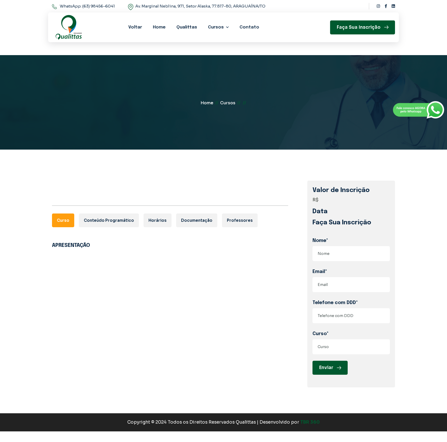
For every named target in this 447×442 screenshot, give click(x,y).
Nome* (320, 240)
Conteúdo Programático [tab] (109, 220)
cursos (227, 103)
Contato (249, 27)
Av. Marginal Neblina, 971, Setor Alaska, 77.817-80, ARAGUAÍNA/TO (200, 6)
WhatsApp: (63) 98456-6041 (87, 6)
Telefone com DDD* (335, 302)
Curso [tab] (63, 220)
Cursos (216, 27)
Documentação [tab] (196, 220)
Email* (319, 271)
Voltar (135, 27)
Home (159, 27)
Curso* (320, 334)
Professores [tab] (240, 220)
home (206, 103)
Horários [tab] (157, 220)
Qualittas (186, 27)
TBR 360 (310, 422)
